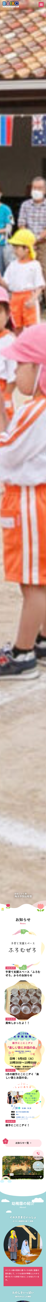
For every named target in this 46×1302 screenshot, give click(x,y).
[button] (41, 4)
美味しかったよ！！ (17, 1023)
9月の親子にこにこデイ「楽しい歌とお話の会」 (22, 1075)
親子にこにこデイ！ (17, 1125)
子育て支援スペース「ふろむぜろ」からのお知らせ (22, 973)
